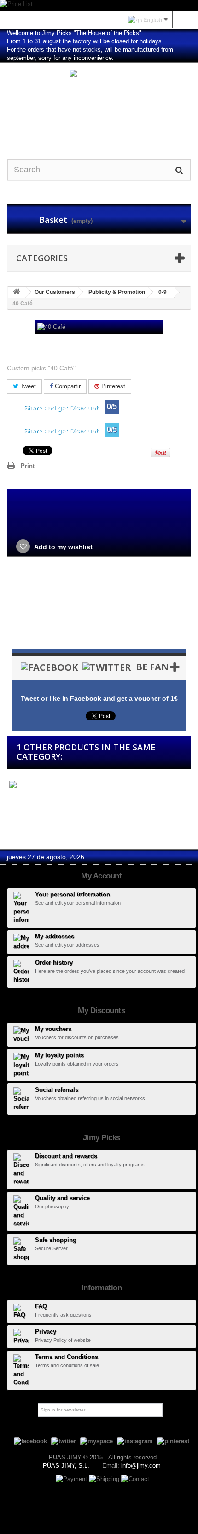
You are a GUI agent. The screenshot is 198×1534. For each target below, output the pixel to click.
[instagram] (135, 1440)
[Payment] (72, 1478)
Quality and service (62, 1197)
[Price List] (99, 5)
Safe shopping (55, 1239)
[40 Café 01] (99, 595)
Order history (54, 962)
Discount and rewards (66, 1156)
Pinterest (112, 386)
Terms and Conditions (66, 1356)
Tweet (27, 386)
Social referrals (56, 1089)
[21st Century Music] (48, 785)
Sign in (184, 19)
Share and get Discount (61, 407)
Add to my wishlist (63, 546)
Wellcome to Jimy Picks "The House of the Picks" (74, 32)
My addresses (54, 936)
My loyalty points (59, 1055)
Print (28, 466)
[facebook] (30, 1440)
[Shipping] (105, 1478)
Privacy (45, 1331)
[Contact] (135, 1478)
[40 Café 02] (99, 612)
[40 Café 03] (99, 628)
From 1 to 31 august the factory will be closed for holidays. (85, 41)
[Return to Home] (16, 292)
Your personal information (72, 894)
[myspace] (96, 1440)
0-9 (162, 292)
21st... (16, 802)
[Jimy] (99, 103)
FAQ (41, 1306)
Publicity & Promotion (116, 292)
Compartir (67, 386)
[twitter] (63, 1440)
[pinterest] (173, 1440)
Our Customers (55, 292)
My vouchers (53, 1028)
